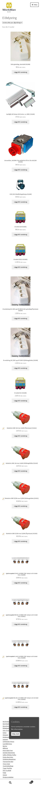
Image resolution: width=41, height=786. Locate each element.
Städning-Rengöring (9, 759)
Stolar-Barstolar (8, 757)
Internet (5, 739)
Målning (5, 748)
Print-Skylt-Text (8, 750)
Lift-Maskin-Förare (8, 741)
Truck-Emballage (8, 766)
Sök (10, 782)
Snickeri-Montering (9, 753)
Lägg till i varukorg (20, 72)
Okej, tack (15, 734)
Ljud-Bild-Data (7, 744)
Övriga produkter (8, 777)
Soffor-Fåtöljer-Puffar (9, 755)
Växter (5, 775)
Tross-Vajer (6, 764)
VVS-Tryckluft (7, 770)
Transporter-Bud (8, 761)
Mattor (5, 746)
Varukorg (26, 781)
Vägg (4, 773)
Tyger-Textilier (7, 768)
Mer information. (17, 729)
